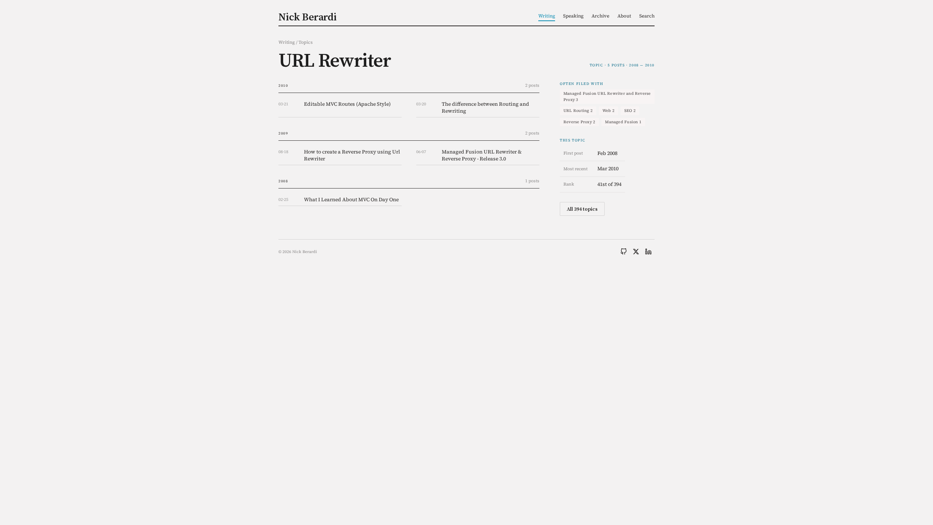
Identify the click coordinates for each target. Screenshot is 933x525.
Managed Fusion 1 (623, 122)
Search (647, 16)
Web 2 (608, 110)
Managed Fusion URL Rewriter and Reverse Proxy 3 (607, 96)
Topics (305, 42)
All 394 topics (582, 209)
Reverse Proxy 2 (579, 122)
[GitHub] (623, 251)
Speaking (573, 16)
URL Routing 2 (578, 110)
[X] (636, 251)
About (624, 16)
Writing (546, 16)
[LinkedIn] (648, 251)
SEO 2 (630, 110)
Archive (600, 16)
